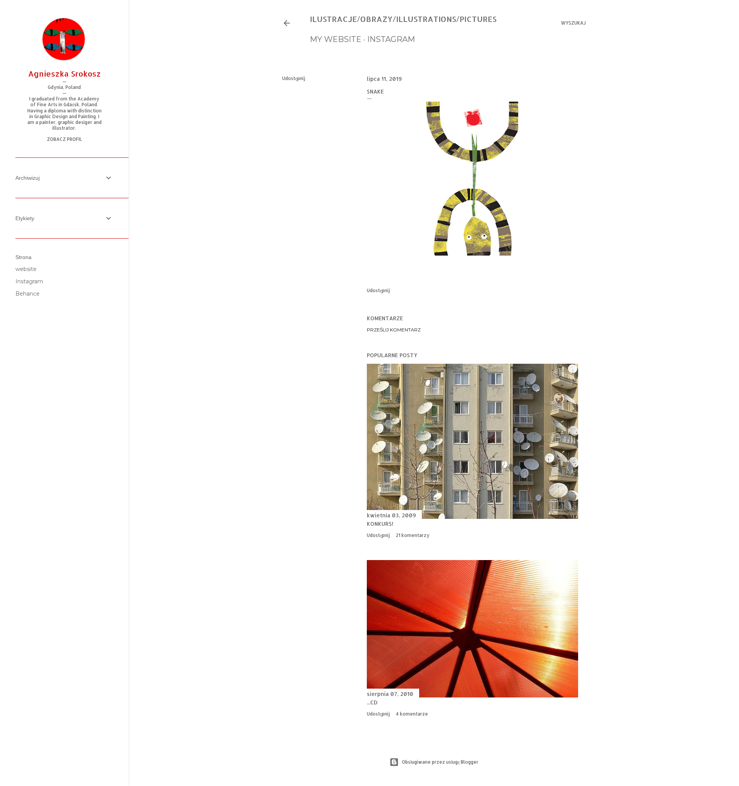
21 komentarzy (413, 535)
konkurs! (380, 523)
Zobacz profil (64, 139)
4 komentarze (412, 714)
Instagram (29, 281)
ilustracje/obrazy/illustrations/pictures (403, 19)
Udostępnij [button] (293, 78)
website (26, 269)
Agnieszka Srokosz (64, 74)
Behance (27, 293)
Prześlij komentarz (394, 330)
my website (335, 39)
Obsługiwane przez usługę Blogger (440, 762)
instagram (391, 39)
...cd (372, 702)
